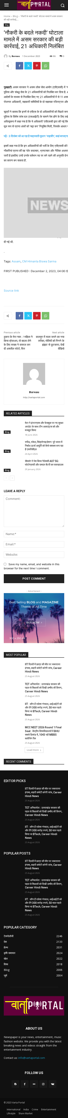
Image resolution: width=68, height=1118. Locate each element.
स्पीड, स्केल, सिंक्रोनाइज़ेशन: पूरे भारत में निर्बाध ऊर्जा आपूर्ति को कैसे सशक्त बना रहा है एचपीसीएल (44, 445)
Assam (16, 261)
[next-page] (12, 478)
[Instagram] (43, 1084)
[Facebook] (19, 65)
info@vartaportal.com (31, 1058)
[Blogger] (15, 1084)
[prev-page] (6, 478)
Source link (11, 290)
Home (7, 16)
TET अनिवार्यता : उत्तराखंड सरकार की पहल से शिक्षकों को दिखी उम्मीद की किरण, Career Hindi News (43, 688)
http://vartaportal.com (34, 397)
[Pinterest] (37, 65)
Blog (15, 16)
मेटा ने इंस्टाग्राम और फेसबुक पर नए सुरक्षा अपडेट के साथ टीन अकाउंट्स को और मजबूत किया (44, 426)
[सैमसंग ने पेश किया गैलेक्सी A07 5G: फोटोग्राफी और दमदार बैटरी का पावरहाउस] (13, 465)
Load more (33, 750)
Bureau (16, 56)
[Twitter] (28, 65)
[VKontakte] (52, 1084)
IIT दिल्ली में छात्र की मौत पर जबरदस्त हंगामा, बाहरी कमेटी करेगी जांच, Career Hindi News (43, 668)
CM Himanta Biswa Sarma (39, 261)
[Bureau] (6, 56)
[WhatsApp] (45, 65)
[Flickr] (34, 1084)
